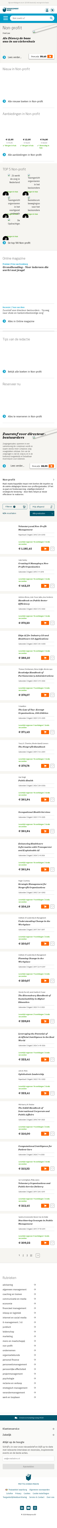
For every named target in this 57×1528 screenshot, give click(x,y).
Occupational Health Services (34, 812)
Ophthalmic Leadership (31, 1074)
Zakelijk (7, 1434)
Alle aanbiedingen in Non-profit (25, 154)
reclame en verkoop (12, 1383)
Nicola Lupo (48, 669)
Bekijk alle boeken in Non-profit (25, 371)
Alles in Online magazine (21, 321)
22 (31, 1255)
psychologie (8, 1378)
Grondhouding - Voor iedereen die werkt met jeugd (26, 269)
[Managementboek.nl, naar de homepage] (11, 11)
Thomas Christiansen (26, 669)
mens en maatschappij (14, 1341)
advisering (8, 1285)
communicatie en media (14, 1299)
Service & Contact (36, 1497)
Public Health (25, 780)
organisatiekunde (11, 1355)
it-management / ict (13, 1322)
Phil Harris (22, 1105)
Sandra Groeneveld (26, 1217)
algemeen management (15, 1289)
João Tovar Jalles (36, 597)
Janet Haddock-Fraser (37, 992)
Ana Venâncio (48, 597)
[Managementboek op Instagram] (35, 1508)
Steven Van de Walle (40, 1217)
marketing (8, 1336)
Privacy (18, 1493)
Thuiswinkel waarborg (18, 1490)
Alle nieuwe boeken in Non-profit (25, 101)
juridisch (7, 1327)
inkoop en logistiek (12, 1313)
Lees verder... (15, 57)
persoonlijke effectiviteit (14, 1369)
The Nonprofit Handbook (31, 747)
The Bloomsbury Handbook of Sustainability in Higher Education (34, 999)
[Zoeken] (51, 18)
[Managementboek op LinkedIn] (22, 1508)
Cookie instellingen (41, 1493)
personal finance (11, 1360)
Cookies (27, 1493)
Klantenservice (11, 1428)
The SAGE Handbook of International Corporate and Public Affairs (34, 1111)
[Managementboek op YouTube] (28, 1508)
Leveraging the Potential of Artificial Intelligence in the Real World (36, 1037)
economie (7, 1303)
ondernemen (9, 1350)
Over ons (50, 1497)
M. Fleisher (30, 1105)
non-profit (8, 1345)
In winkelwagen (45, 549)
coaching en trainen (12, 1294)
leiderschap (8, 1331)
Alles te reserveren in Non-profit (25, 416)
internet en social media (15, 1317)
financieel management (14, 1308)
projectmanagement (13, 1374)
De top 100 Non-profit (19, 242)
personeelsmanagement (15, 1364)
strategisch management (15, 1388)
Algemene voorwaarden (39, 1490)
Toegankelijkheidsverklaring (15, 1497)
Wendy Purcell (24, 992)
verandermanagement (14, 1392)
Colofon (9, 1493)
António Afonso (24, 597)
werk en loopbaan (11, 1397)
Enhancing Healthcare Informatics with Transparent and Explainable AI (35, 847)
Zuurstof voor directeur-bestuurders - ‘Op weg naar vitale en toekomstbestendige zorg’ (26, 311)
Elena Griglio (38, 669)
